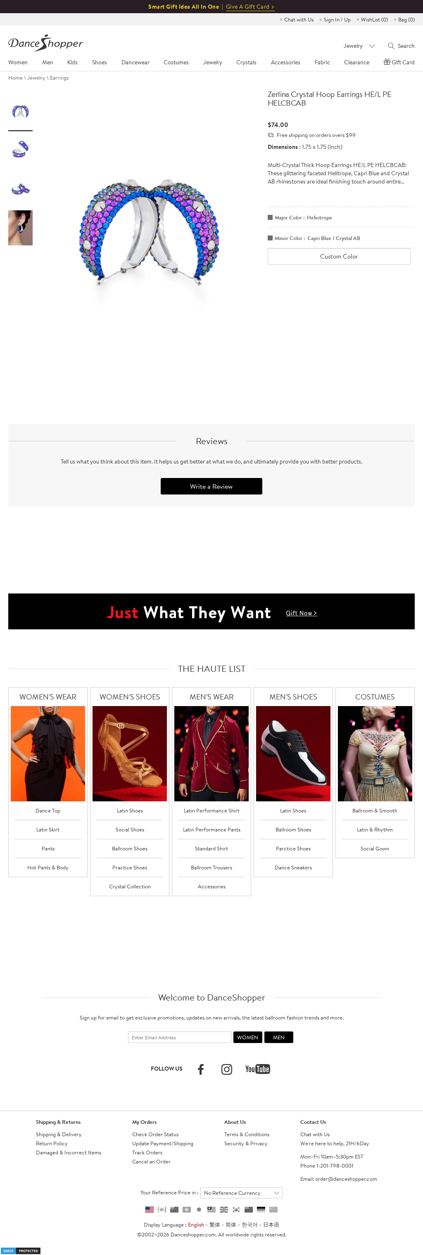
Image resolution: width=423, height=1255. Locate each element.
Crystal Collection (130, 886)
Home (15, 77)
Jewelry (36, 77)
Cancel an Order (151, 1161)
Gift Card (403, 62)
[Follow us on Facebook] (201, 1069)
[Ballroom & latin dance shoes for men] (293, 753)
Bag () (406, 19)
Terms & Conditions (246, 1134)
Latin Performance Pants (211, 829)
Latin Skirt (47, 829)
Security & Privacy (246, 1143)
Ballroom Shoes (129, 848)
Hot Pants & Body (48, 867)
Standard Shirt (211, 848)
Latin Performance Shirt (212, 810)
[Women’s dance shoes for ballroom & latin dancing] (130, 753)
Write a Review (211, 486)
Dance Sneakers (293, 867)
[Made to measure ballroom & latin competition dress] (375, 753)
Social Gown (375, 848)
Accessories (212, 886)
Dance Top (48, 810)
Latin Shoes (130, 810)
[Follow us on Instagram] (227, 1069)
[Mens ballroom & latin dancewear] (211, 753)
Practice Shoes (129, 867)
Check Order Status (155, 1134)
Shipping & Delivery (59, 1134)
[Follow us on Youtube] (258, 1069)
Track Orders (147, 1152)
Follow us (167, 1068)
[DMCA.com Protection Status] (20, 1250)
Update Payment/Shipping (162, 1143)
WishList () (374, 19)
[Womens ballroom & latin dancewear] (48, 753)
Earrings (59, 77)
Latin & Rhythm (375, 829)
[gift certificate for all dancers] (211, 611)
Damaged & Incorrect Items (68, 1152)
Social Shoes (130, 829)
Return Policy (52, 1143)
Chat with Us (299, 19)
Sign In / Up (337, 19)
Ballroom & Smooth (374, 810)
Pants (48, 848)
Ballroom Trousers (211, 867)
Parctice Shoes (293, 848)
